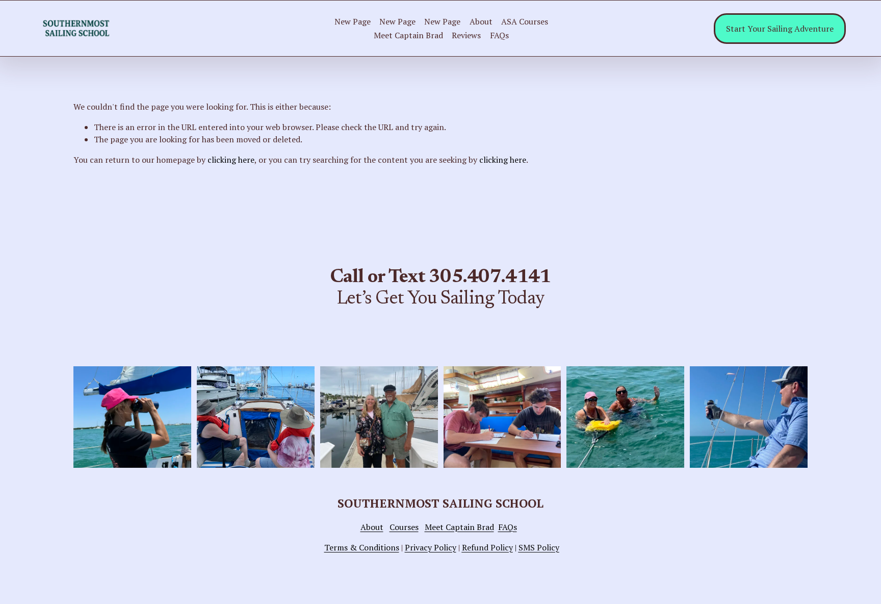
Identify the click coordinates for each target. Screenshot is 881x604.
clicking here (231, 159)
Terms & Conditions (361, 547)
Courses (404, 527)
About (481, 21)
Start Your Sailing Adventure (780, 28)
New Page (352, 21)
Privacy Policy (430, 547)
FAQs (499, 35)
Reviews (466, 35)
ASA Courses (524, 21)
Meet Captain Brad (408, 35)
